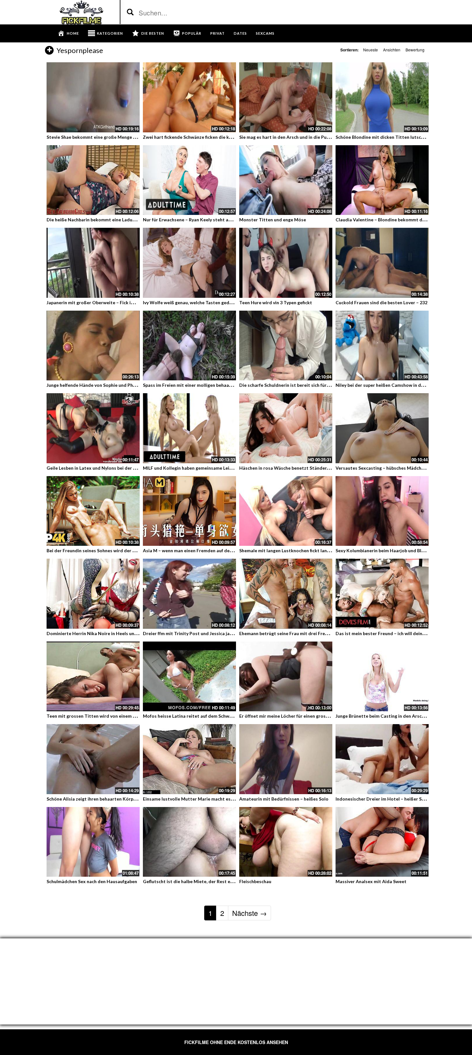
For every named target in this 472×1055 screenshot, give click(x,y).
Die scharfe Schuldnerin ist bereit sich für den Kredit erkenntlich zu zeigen (318, 385)
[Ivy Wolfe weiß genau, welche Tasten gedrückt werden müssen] (189, 263)
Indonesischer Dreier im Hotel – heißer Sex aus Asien (392, 799)
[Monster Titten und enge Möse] (285, 180)
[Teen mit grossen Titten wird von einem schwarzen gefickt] (93, 677)
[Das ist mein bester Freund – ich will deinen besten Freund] (382, 594)
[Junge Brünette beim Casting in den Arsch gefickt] (382, 677)
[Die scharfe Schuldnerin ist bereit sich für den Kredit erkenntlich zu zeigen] (285, 346)
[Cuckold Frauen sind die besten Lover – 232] (382, 263)
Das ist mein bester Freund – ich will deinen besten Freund (397, 633)
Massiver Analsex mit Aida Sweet (371, 881)
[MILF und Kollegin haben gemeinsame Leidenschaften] (189, 428)
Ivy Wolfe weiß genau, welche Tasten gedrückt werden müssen (209, 302)
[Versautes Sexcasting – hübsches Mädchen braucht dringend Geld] (382, 428)
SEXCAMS (265, 33)
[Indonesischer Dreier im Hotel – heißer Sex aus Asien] (382, 759)
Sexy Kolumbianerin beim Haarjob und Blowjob (385, 550)
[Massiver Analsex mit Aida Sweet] (382, 842)
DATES (240, 33)
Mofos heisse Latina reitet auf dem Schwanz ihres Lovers (203, 716)
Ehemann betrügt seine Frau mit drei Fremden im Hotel (297, 633)
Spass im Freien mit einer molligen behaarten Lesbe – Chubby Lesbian (216, 385)
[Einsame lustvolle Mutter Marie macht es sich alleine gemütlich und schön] (189, 759)
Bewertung (415, 49)
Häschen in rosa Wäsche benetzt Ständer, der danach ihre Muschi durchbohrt (321, 468)
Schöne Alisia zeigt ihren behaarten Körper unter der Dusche (111, 799)
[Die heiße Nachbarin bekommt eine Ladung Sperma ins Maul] (93, 180)
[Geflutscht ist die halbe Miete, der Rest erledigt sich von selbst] (189, 842)
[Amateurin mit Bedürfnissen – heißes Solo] (285, 759)
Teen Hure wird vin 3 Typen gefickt (275, 302)
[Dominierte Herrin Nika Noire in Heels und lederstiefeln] (93, 594)
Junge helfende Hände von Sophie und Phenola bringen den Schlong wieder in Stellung (137, 385)
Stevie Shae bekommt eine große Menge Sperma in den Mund (111, 137)
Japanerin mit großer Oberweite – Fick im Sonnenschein (106, 302)
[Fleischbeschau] (285, 842)
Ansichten (391, 49)
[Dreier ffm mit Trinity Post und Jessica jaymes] (189, 594)
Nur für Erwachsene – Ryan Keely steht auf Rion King (198, 219)
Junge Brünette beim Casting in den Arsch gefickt (388, 716)
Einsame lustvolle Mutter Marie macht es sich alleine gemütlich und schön (221, 799)
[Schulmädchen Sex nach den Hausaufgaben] (93, 842)
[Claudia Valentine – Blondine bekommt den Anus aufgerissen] (382, 180)
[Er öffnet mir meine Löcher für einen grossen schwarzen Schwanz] (285, 677)
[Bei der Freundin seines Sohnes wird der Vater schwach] (93, 511)
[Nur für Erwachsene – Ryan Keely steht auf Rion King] (189, 180)
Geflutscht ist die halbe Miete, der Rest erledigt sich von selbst (210, 881)
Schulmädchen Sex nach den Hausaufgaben (92, 881)
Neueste (370, 49)
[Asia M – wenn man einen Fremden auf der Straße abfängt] (189, 511)
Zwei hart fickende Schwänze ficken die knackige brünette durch (211, 137)
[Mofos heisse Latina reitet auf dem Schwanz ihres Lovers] (189, 677)
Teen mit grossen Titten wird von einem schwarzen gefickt (109, 716)
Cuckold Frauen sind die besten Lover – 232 (381, 302)
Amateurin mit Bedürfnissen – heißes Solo (283, 799)
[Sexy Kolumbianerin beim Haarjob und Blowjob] (382, 511)
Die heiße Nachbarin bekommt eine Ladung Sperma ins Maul (110, 219)
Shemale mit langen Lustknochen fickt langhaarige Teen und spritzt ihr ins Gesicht (326, 550)
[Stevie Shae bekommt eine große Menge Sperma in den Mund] (93, 97)
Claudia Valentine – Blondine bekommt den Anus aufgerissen (400, 219)
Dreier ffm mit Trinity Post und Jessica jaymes (191, 633)
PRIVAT (217, 33)
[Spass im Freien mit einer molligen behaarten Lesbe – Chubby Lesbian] (189, 346)
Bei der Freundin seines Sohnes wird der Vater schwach (105, 550)
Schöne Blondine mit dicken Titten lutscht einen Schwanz (397, 137)
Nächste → (249, 913)
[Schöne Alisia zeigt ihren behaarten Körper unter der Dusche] (93, 759)
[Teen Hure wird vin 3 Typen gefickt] (285, 263)
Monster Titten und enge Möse (272, 219)
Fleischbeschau (255, 881)
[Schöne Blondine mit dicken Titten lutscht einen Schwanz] (382, 97)
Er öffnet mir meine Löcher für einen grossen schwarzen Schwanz (307, 716)
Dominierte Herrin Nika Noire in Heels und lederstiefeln (106, 633)
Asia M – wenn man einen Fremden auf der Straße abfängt (204, 550)
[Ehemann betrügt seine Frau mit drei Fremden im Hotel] (285, 594)
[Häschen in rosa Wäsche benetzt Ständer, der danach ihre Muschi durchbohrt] (285, 428)
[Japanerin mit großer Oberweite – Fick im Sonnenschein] (93, 263)
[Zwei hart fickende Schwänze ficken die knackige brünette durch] (189, 97)
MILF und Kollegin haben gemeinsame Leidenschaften (199, 468)
